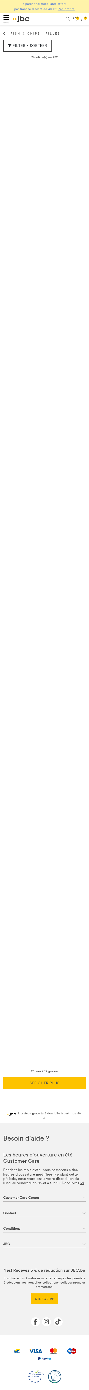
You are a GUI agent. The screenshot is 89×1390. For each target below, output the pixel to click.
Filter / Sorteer (30, 46)
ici (82, 1183)
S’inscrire (44, 1299)
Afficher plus (44, 1083)
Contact (9, 1213)
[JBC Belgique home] (21, 19)
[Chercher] (68, 19)
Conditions (11, 1228)
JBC (6, 1244)
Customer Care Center (21, 1198)
